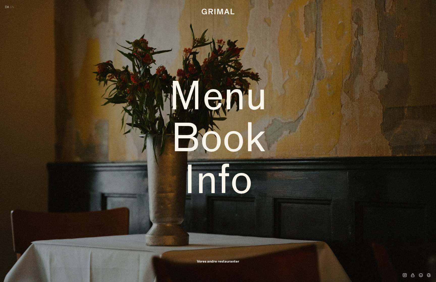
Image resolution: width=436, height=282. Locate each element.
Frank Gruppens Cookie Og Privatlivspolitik (429, 275)
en (12, 7)
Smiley (421, 275)
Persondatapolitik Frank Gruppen (413, 275)
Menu (218, 99)
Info (218, 183)
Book (218, 141)
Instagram (405, 275)
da (7, 7)
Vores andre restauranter (218, 261)
